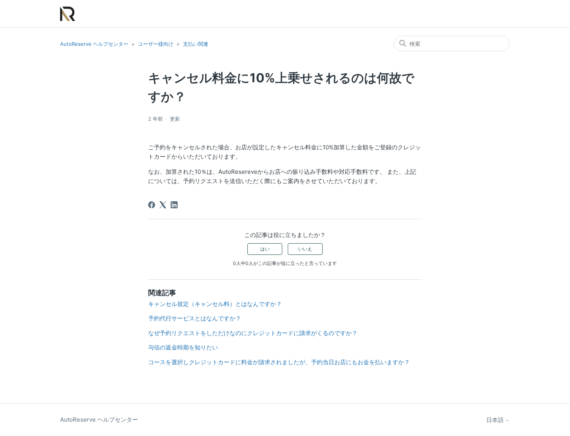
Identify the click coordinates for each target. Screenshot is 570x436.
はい (264, 249)
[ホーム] (67, 14)
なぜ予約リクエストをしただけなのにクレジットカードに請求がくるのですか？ (253, 333)
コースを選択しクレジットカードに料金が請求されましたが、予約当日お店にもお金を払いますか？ (279, 362)
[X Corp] (162, 204)
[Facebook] (151, 204)
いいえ (305, 249)
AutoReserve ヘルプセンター (94, 44)
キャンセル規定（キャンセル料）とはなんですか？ (215, 304)
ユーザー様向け (155, 44)
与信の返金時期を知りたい (183, 347)
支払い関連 (195, 44)
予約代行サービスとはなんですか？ (194, 318)
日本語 (495, 420)
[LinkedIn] (174, 204)
